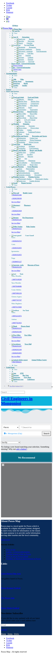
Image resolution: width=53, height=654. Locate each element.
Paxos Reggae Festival (10, 588)
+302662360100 (16, 198)
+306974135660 (16, 307)
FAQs (16, 634)
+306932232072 (16, 316)
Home (3, 634)
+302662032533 (16, 241)
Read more (5, 540)
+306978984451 (16, 362)
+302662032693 (16, 353)
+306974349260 (16, 279)
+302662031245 (16, 220)
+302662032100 (16, 350)
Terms (9, 634)
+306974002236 (16, 293)
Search (47, 433)
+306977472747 (16, 300)
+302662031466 (16, 195)
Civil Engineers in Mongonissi (17, 401)
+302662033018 (16, 211)
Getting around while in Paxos (18, 554)
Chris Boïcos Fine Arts (11, 574)
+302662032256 (16, 267)
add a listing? (21, 449)
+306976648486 (16, 286)
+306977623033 (16, 323)
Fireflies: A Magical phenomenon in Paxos (23, 559)
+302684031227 (16, 262)
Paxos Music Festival (10, 608)
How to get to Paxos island (17, 556)
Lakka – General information (18, 552)
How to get (10, 549)
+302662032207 (16, 346)
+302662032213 (16, 328)
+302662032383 (16, 332)
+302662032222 (16, 229)
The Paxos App (7, 598)
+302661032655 (16, 248)
